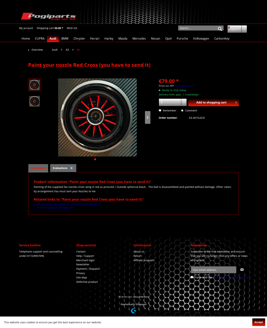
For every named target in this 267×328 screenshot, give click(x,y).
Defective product (87, 282)
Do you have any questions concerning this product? (68, 204)
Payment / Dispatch (88, 268)
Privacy (80, 273)
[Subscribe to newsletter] (242, 269)
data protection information (230, 277)
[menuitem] (26, 28)
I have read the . (220, 277)
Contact (81, 251)
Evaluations (62, 168)
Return (138, 256)
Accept (258, 322)
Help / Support (85, 256)
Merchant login (85, 260)
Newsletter (83, 264)
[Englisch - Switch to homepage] (48, 17)
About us (139, 251)
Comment (191, 110)
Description (38, 168)
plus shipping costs (184, 85)
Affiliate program (144, 260)
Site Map (81, 277)
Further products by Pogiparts (55, 207)
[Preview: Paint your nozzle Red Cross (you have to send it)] (34, 84)
